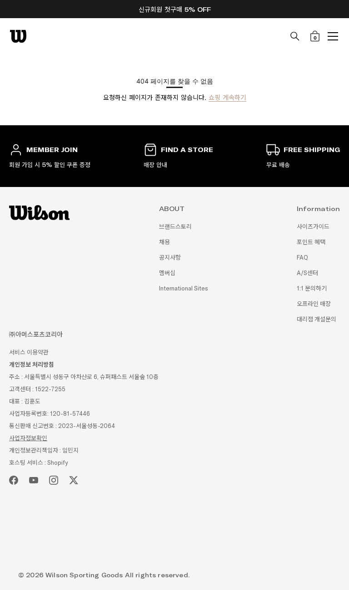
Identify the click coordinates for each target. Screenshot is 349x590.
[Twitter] (73, 480)
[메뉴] (333, 36)
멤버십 (167, 273)
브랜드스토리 (175, 226)
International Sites (183, 288)
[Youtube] (33, 480)
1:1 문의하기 (312, 288)
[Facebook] (13, 480)
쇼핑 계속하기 (227, 97)
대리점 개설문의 (316, 319)
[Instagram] (53, 480)
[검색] (295, 36)
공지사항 (170, 257)
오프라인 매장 (314, 303)
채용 (164, 242)
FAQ (302, 257)
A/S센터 (307, 273)
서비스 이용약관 (29, 352)
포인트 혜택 (311, 242)
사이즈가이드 (313, 226)
